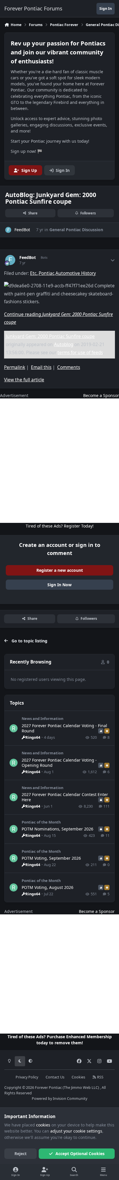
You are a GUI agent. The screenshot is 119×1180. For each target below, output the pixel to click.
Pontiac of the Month (41, 822)
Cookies (78, 1077)
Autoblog (63, 344)
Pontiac (46, 273)
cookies (43, 1125)
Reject (20, 1153)
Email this (41, 367)
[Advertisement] (59, 460)
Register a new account (59, 570)
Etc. (34, 273)
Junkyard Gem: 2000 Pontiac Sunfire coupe (50, 336)
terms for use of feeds (80, 353)
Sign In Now (59, 584)
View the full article (24, 380)
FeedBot (27, 257)
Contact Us (55, 1077)
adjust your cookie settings (76, 1131)
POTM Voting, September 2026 (51, 858)
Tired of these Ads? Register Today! (60, 526)
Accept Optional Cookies (80, 1153)
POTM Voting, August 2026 (47, 887)
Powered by (59, 1098)
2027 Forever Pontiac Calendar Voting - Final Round (64, 728)
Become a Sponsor (101, 395)
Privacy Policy (27, 1077)
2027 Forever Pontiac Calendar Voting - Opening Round (59, 762)
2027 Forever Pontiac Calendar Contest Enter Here (65, 797)
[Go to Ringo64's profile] (14, 728)
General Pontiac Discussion (76, 229)
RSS (99, 1077)
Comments (68, 367)
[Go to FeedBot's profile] (8, 230)
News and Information (42, 718)
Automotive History (75, 273)
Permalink (14, 367)
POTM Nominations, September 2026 (57, 829)
